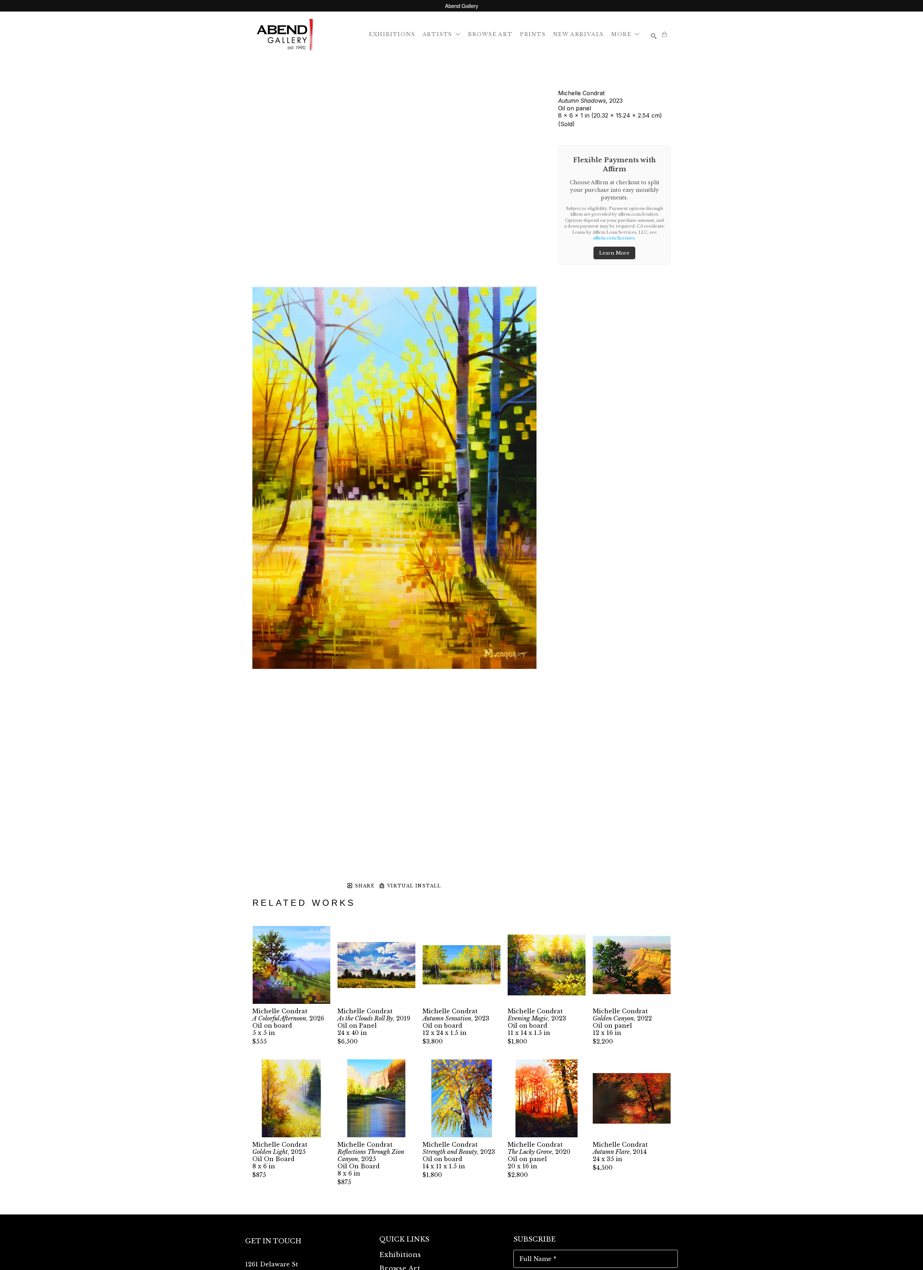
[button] (442, 34)
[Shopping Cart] (664, 34)
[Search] (654, 36)
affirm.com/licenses (614, 238)
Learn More (614, 253)
